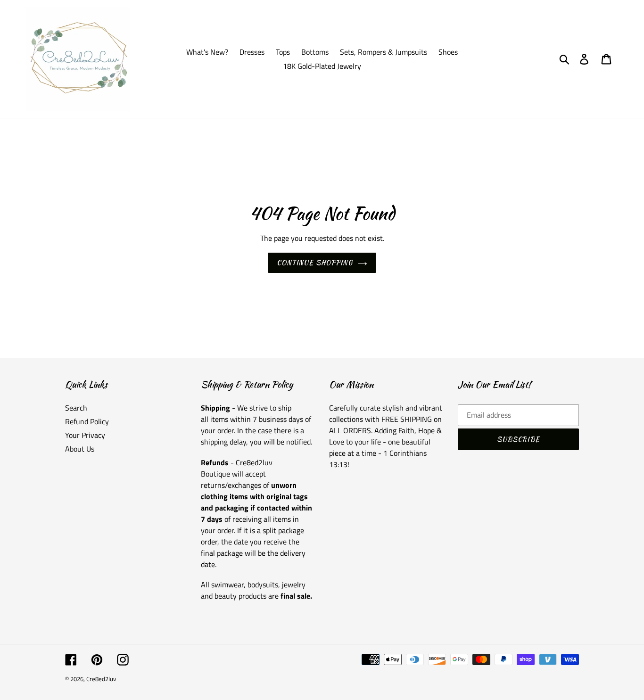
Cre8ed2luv (101, 679)
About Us (79, 448)
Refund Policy (87, 421)
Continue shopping (315, 262)
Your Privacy (85, 435)
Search (76, 407)
